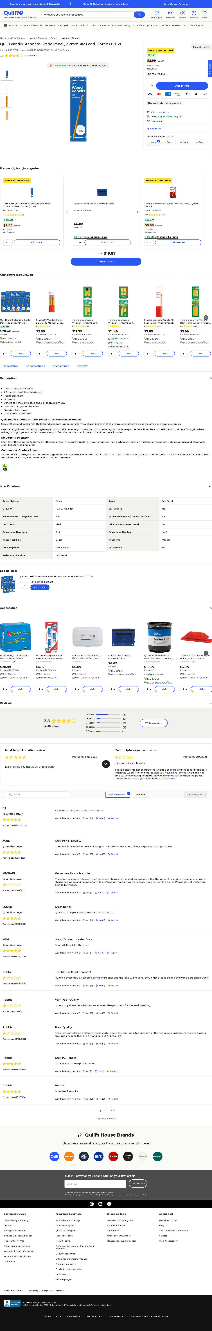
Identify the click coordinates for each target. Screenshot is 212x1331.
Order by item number (119, 1235)
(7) (124, 718)
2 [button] (105, 1110)
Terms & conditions (52, 1316)
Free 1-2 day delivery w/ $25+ (166, 103)
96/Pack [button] (184, 142)
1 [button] (100, 1110)
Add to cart (182, 85)
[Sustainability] (6, 468)
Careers (163, 1235)
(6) (124, 723)
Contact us (9, 1261)
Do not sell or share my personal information (149, 1316)
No (100, 818)
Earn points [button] (201, 47)
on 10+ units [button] (123, 339)
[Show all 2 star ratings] (108, 727)
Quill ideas (61, 1274)
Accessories (60, 366)
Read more (169, 778)
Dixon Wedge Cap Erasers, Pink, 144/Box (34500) (14, 656)
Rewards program (65, 1225)
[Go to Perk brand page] (98, 1157)
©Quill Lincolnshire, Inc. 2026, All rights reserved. (44, 1305)
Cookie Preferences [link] (115, 1316)
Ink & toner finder (116, 1225)
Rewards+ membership (68, 1220)
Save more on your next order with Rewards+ (35, 4)
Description (10, 366)
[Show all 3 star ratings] (108, 723)
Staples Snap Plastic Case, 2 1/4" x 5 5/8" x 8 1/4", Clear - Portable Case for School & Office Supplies (87, 656)
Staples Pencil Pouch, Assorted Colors (94, 203)
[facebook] (109, 1203)
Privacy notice (73, 1316)
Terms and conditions (90, 1192)
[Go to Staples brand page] (113, 1157)
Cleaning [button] (195, 25)
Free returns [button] (157, 121)
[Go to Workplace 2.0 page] (157, 1157)
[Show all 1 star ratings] (108, 731)
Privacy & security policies (17, 1256)
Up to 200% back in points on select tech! (106, 4)
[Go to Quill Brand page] (54, 1157)
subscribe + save (99, 25)
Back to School (80, 25)
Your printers (114, 1230)
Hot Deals (50, 25)
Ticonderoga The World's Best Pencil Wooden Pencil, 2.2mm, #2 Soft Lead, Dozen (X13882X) (195, 321)
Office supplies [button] (145, 25)
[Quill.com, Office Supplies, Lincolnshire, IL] (12, 1304)
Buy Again (63, 25)
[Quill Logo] (13, 12)
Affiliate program (64, 1279)
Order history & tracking (16, 1220)
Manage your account (15, 1230)
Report (114, 818)
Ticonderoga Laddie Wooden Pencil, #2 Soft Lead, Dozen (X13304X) (84, 321)
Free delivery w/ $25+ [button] (12, 342)
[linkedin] (100, 1203)
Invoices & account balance (18, 1235)
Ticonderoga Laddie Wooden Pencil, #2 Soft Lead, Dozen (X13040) (120, 321)
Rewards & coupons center (121, 1241)
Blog (161, 1225)
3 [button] (111, 1110)
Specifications (35, 366)
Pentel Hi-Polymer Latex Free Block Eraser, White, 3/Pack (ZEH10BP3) (49, 656)
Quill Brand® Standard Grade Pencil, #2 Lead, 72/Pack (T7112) (15, 321)
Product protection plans (69, 1269)
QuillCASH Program (66, 1230)
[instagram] (91, 1203)
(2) (124, 727)
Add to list (155, 128)
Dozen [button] (153, 142)
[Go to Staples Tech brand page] (128, 1157)
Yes (88, 818)
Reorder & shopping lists (120, 1220)
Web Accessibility (168, 1241)
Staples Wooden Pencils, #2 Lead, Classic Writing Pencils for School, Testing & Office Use (159, 321)
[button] (139, 14)
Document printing (65, 1253)
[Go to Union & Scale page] (142, 1157)
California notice (93, 1316)
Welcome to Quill (168, 1220)
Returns (8, 1225)
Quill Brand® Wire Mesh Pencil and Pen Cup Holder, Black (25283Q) (158, 656)
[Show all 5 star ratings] (108, 714)
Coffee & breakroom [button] (172, 25)
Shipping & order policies (17, 1246)
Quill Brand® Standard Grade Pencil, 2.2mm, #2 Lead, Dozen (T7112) (27, 205)
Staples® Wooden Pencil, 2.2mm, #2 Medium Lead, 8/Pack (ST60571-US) (49, 321)
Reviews (82, 366)
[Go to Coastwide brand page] (69, 1157)
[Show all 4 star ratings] (109, 718)
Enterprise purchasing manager (72, 1259)
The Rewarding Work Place (173, 1230)
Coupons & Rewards (31, 25)
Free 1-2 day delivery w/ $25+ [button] (51, 342)
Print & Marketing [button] (121, 25)
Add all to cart (106, 261)
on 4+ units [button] (159, 674)
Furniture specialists (66, 1264)
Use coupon (138, 1183)
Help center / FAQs (14, 1241)
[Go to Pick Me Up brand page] (84, 1157)
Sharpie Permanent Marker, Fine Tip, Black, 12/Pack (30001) (171, 205)
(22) (125, 714)
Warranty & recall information (19, 1251)
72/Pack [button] (168, 142)
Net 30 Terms (63, 1241)
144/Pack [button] (200, 142)
